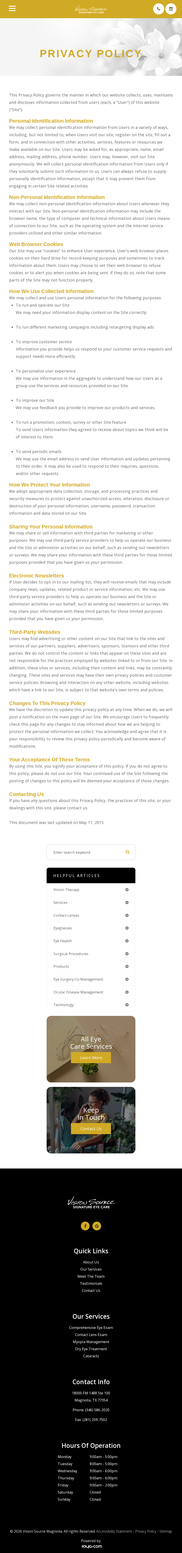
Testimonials (91, 1283)
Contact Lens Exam (91, 1334)
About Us (91, 1262)
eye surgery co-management (78, 979)
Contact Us (91, 1128)
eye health (62, 940)
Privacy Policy (145, 1531)
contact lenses (66, 915)
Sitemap (165, 1531)
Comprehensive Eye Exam (91, 1327)
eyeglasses (62, 927)
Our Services (91, 1269)
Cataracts (91, 1356)
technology (63, 1004)
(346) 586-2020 (97, 1409)
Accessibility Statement (114, 1531)
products (61, 966)
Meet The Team (91, 1276)
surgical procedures (70, 953)
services (60, 902)
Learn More (91, 1057)
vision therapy (66, 889)
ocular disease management (78, 992)
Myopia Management (91, 1341)
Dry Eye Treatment (91, 1348)
